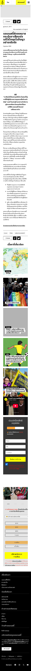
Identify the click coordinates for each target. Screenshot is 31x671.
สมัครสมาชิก (5, 597)
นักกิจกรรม (5, 599)
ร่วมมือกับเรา (7, 592)
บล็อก (7, 301)
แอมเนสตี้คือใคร (6, 580)
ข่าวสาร (5, 233)
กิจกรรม (4, 619)
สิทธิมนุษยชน (11, 656)
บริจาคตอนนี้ (6, 649)
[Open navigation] (28, 2)
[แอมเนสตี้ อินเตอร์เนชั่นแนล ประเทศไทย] (2, 2)
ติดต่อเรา (4, 585)
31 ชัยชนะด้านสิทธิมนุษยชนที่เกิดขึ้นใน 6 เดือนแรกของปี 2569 (15, 391)
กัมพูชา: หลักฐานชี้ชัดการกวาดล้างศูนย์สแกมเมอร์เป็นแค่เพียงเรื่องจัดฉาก (15, 331)
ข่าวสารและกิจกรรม (9, 609)
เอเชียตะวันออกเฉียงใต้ (20, 233)
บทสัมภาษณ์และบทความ (12, 387)
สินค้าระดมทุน (5, 631)
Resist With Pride (12, 303)
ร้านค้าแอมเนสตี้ (8, 625)
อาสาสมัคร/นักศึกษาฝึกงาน (9, 602)
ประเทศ (8, 271)
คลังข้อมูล (4, 621)
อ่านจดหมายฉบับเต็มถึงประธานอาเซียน (14, 226)
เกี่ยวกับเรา (6, 575)
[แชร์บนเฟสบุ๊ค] (14, 21)
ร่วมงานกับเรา (5, 604)
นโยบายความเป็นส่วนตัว (8, 587)
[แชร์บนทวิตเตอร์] (19, 21)
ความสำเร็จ (5, 582)
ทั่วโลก (11, 233)
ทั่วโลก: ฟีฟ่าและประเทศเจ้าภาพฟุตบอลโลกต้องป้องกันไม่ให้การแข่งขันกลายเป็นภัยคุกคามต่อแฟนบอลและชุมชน (15, 360)
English (25, 29)
